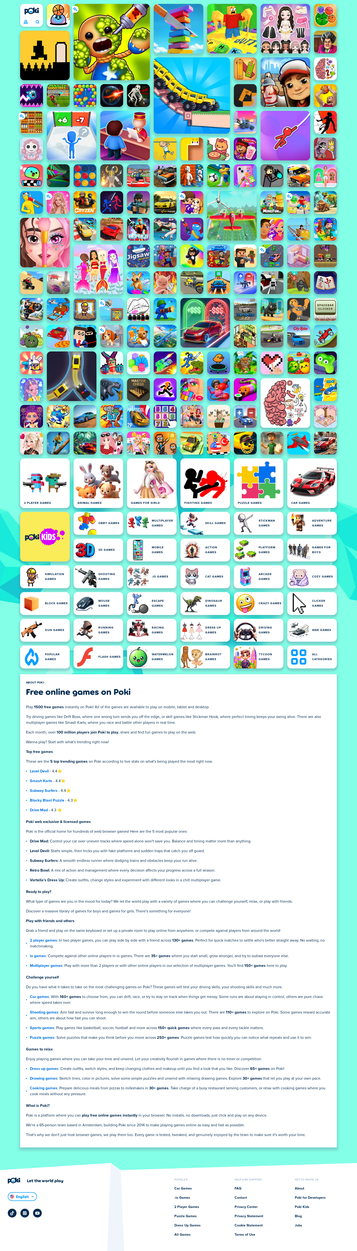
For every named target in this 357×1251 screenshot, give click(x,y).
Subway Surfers (44, 791)
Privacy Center (246, 1207)
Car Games (183, 1188)
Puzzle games (42, 1038)
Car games (39, 997)
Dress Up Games (187, 1225)
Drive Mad (39, 810)
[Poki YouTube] (37, 1213)
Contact (241, 1197)
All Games (182, 1234)
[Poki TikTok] (12, 1213)
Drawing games (43, 1078)
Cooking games (43, 1088)
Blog (298, 1216)
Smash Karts (41, 781)
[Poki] (31, 11)
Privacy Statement (249, 1216)
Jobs (298, 1225)
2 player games (43, 940)
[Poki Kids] (45, 536)
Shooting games (44, 1012)
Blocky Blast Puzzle (47, 800)
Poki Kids (302, 1207)
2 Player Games (186, 1207)
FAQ (238, 1188)
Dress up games (44, 1069)
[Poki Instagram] (24, 1213)
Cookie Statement (249, 1225)
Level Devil (39, 771)
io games (38, 956)
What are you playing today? (37, 22)
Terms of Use (245, 1234)
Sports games (42, 1028)
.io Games (182, 1197)
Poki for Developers (310, 1197)
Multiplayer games (46, 966)
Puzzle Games (185, 1216)
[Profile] (25, 22)
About (299, 1188)
